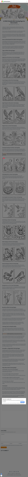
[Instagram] (13, 471)
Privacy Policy (18, 473)
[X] (11, 471)
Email (11, 443)
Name (2, 443)
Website (20, 443)
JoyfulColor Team (13, 24)
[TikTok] (16, 471)
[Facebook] (10, 471)
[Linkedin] (18, 471)
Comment (3, 434)
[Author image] (9, 24)
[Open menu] (26, 1)
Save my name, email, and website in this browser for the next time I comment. (12, 445)
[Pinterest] (14, 471)
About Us (9, 473)
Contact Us (13, 473)
